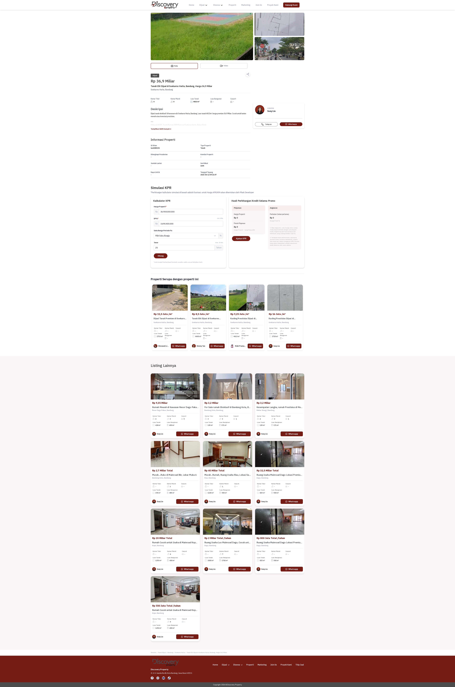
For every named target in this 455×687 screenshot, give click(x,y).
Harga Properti (160, 207)
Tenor (188, 242)
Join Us (259, 5)
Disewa (216, 5)
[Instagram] (157, 678)
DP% (156, 219)
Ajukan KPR (241, 238)
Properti (232, 5)
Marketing (245, 5)
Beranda (153, 652)
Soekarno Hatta (180, 652)
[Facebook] (152, 678)
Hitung (161, 256)
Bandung (170, 652)
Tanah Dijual (162, 652)
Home (191, 5)
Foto (176, 66)
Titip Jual (300, 665)
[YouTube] (163, 678)
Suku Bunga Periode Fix (163, 231)
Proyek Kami (272, 5)
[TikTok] (169, 678)
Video (225, 66)
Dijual (202, 5)
